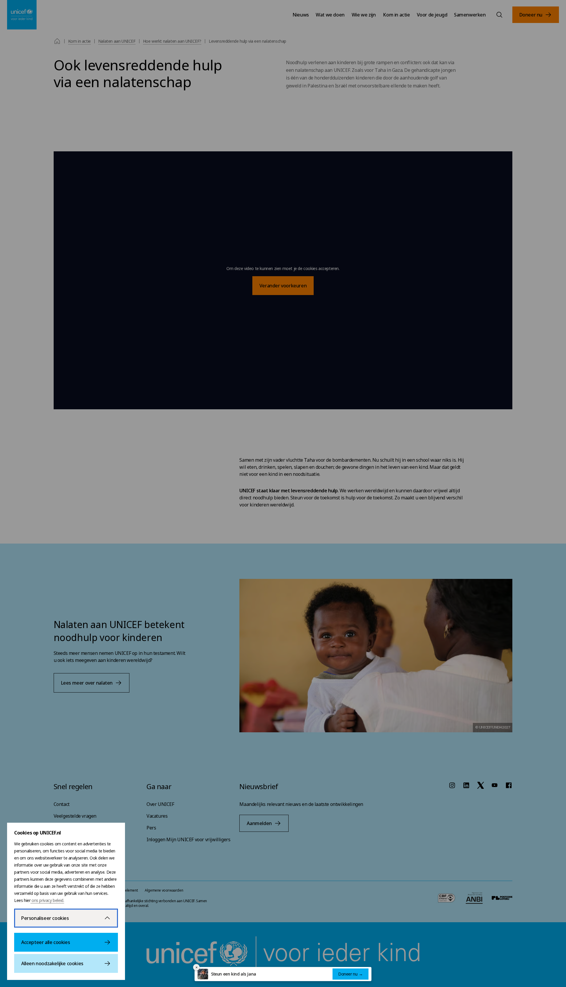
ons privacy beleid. (47, 900)
